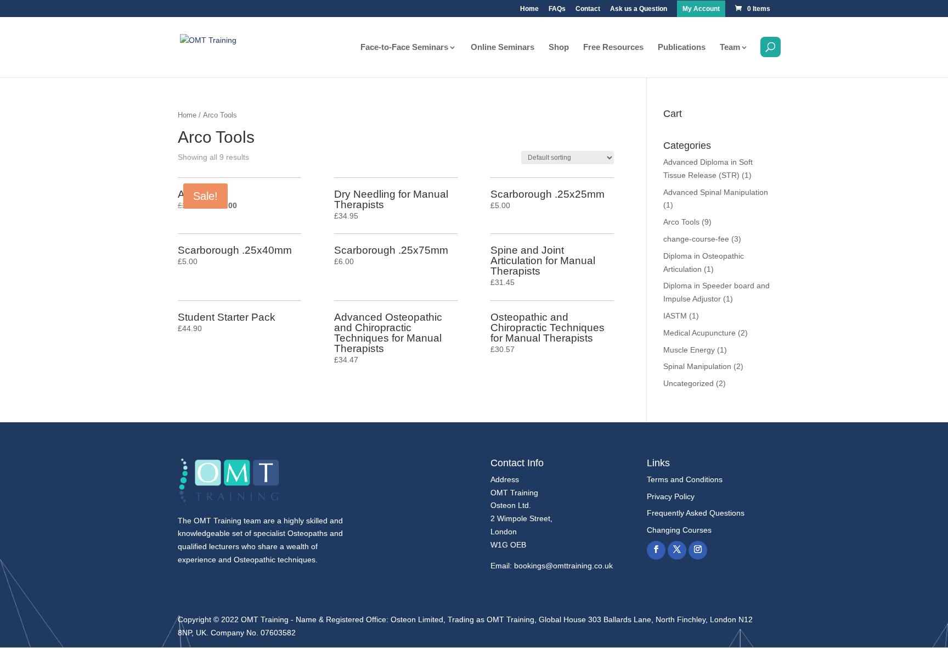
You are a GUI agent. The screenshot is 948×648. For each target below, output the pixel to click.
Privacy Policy (671, 496)
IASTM (675, 315)
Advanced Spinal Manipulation (715, 192)
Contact (587, 9)
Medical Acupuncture (699, 332)
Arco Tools (681, 221)
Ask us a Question (638, 9)
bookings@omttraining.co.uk (563, 565)
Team (730, 47)
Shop (559, 47)
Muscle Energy (689, 349)
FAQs (557, 9)
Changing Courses (679, 530)
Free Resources (613, 47)
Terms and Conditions (685, 479)
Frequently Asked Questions (695, 513)
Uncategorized (688, 383)
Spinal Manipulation (697, 366)
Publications (682, 47)
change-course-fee (696, 238)
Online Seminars (502, 47)
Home (529, 9)
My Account (701, 9)
